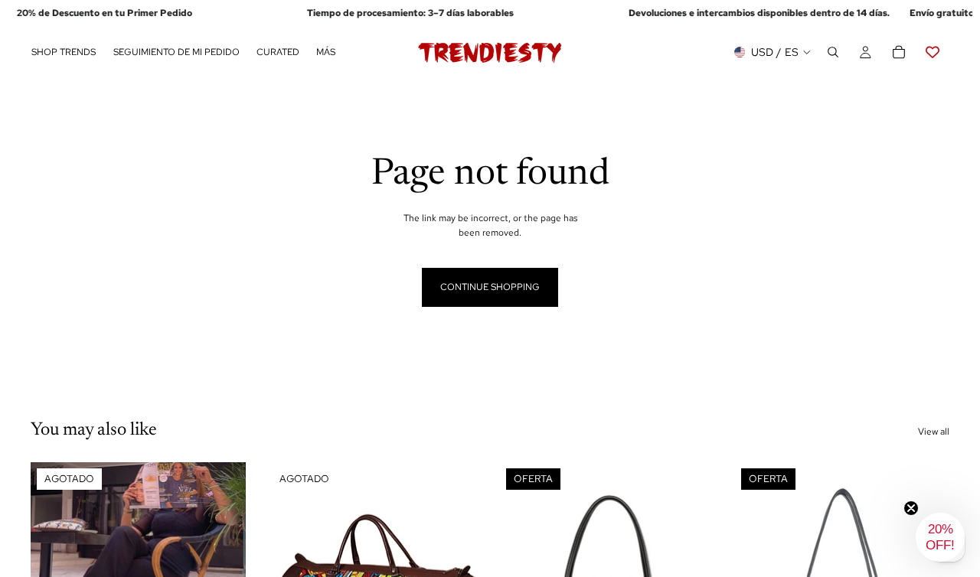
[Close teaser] (911, 508)
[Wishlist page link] (932, 53)
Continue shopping (490, 287)
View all (933, 431)
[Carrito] (899, 53)
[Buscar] (833, 53)
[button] (940, 537)
